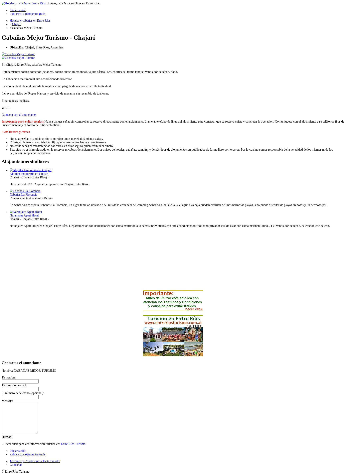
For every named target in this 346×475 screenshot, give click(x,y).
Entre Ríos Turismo (73, 444)
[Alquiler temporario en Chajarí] (30, 170)
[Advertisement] (173, 259)
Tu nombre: (9, 377)
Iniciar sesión (18, 10)
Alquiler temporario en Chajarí (29, 173)
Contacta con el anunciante (19, 114)
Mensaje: (7, 401)
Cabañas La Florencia (23, 194)
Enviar (7, 436)
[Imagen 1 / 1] (18, 54)
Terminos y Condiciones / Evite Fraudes (35, 461)
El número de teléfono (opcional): (23, 393)
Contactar (16, 464)
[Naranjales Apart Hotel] (26, 211)
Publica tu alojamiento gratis (27, 13)
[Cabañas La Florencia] (25, 191)
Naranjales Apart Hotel (24, 215)
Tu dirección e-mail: (14, 385)
